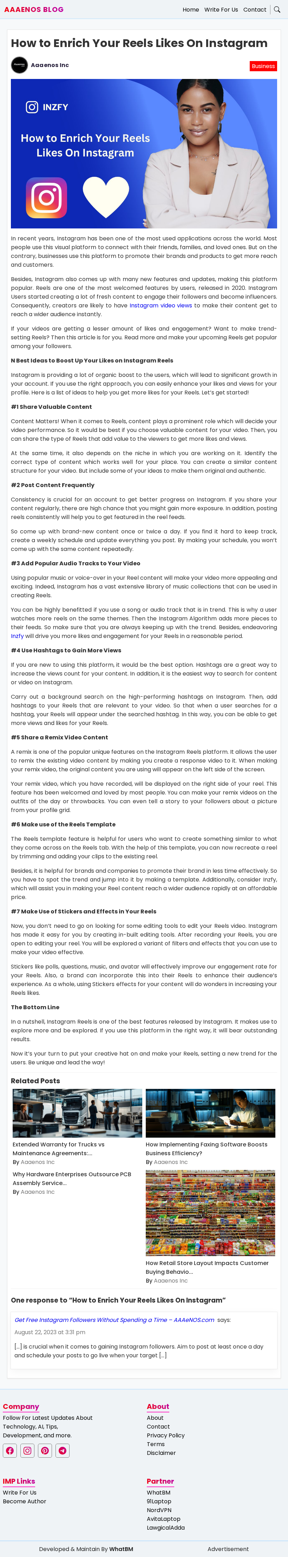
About (155, 1418)
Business (263, 66)
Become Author (24, 1501)
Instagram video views (161, 305)
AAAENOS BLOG (34, 9)
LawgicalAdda (166, 1528)
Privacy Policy (166, 1435)
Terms (156, 1444)
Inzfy (17, 636)
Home (191, 10)
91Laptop (159, 1501)
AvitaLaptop (164, 1519)
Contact (255, 10)
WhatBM (158, 1493)
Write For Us (221, 10)
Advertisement (228, 1549)
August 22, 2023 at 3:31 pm (49, 1332)
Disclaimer (161, 1453)
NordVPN (159, 1510)
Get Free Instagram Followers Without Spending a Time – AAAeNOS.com (114, 1320)
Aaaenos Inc (50, 65)
